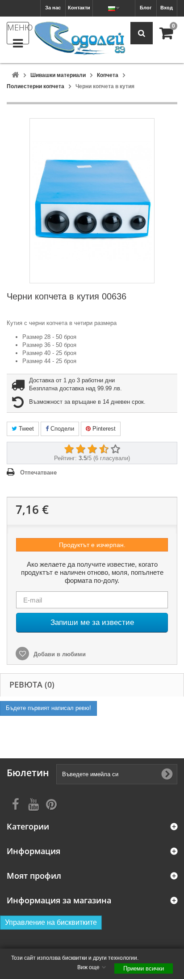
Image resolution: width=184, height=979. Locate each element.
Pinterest (103, 428)
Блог (146, 7)
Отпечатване (38, 472)
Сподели (61, 428)
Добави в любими (59, 654)
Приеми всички (143, 968)
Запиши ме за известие (92, 622)
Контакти (79, 7)
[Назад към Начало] (15, 75)
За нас (53, 7)
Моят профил (34, 876)
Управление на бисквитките (51, 922)
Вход (166, 7)
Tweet (25, 428)
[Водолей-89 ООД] (79, 38)
